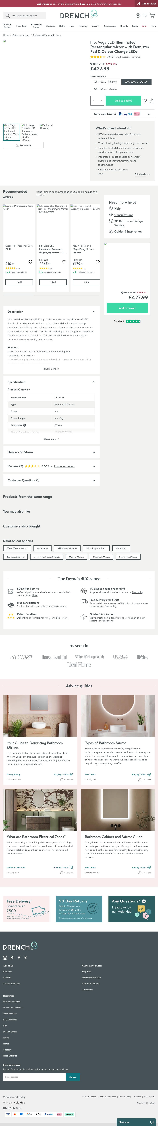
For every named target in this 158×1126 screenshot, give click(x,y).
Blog (5, 1025)
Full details (140, 174)
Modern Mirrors (76, 556)
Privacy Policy (125, 1096)
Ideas (135, 26)
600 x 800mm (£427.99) (136, 81)
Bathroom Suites (36, 26)
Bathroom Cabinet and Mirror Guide (113, 836)
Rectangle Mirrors (101, 556)
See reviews (62, 617)
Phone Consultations (13, 1007)
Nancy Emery (14, 774)
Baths (62, 26)
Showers (50, 26)
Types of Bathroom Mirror (105, 742)
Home (6, 35)
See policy (137, 592)
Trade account (148, 3)
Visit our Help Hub (14, 1102)
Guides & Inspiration (128, 231)
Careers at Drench (11, 983)
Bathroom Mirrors (21, 35)
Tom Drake (90, 774)
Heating (83, 26)
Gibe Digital (150, 1103)
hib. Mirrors (121, 548)
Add (24, 282)
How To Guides (63, 867)
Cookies (137, 1096)
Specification (16, 382)
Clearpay (7, 1049)
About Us (7, 971)
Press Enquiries (10, 1055)
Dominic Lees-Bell (16, 867)
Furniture (21, 26)
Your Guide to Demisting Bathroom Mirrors (35, 745)
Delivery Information (91, 977)
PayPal (6, 1037)
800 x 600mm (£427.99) (105, 88)
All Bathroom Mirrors (67, 548)
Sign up (73, 1077)
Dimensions (32, 146)
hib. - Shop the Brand (96, 548)
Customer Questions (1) (24, 480)
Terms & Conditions (107, 1096)
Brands (124, 26)
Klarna (6, 1043)
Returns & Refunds (90, 983)
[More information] (24, 425)
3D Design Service (11, 1001)
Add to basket (128, 100)
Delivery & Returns (20, 452)
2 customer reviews (129, 56)
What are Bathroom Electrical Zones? (36, 836)
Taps (72, 26)
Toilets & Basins (7, 26)
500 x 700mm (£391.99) (105, 81)
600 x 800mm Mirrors (17, 548)
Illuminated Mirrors (15, 556)
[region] (51, 250)
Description (15, 311)
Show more (50, 368)
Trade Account (10, 1013)
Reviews (13, 466)
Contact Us (87, 989)
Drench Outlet (10, 1031)
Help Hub (86, 971)
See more (108, 620)
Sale (144, 26)
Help (153, 26)
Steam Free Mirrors (128, 556)
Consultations (123, 215)
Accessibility (149, 1096)
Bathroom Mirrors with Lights (47, 35)
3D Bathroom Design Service (128, 223)
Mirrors (95, 26)
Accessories (110, 26)
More (34, 595)
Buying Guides (63, 774)
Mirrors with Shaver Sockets (47, 556)
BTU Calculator (10, 1019)
